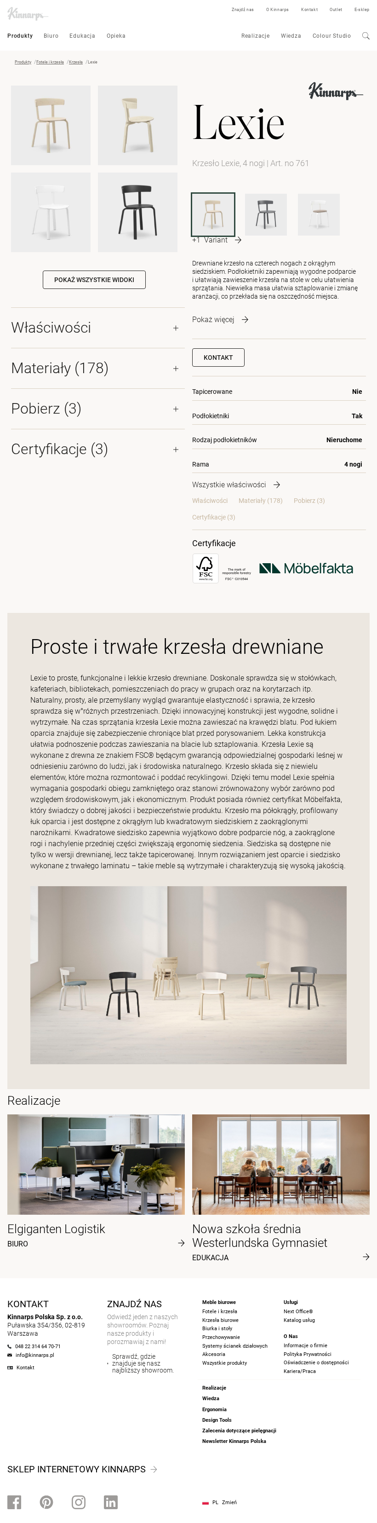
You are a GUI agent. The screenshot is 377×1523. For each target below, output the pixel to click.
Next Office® (298, 1312)
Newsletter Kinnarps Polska (234, 1441)
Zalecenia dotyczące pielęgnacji (239, 1431)
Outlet (336, 9)
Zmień (229, 1503)
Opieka (116, 36)
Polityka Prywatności (307, 1354)
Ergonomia (214, 1410)
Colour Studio (332, 36)
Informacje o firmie (305, 1346)
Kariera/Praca (300, 1371)
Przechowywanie (221, 1337)
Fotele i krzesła (50, 62)
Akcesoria (213, 1354)
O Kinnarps (277, 9)
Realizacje (255, 36)
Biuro (51, 36)
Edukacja (82, 36)
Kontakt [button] (218, 357)
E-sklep (362, 9)
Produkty (20, 36)
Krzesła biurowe (220, 1320)
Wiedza (291, 36)
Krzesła (76, 62)
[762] (266, 215)
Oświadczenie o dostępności (316, 1363)
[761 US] (319, 215)
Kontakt (309, 9)
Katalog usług (299, 1320)
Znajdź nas (243, 9)
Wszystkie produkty (224, 1363)
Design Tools (217, 1420)
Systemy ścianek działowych (235, 1346)
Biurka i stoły (217, 1329)
